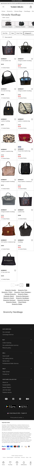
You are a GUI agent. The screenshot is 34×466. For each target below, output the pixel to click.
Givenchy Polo (22, 290)
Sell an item (6, 361)
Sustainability (7, 385)
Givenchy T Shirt (7, 292)
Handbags (27, 11)
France (4, 457)
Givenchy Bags (23, 294)
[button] (31, 7)
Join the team (7, 390)
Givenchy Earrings (23, 300)
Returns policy (7, 348)
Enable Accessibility (17, 1)
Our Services (7, 329)
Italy (30, 457)
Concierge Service (8, 334)
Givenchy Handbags (22, 298)
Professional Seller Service (10, 363)
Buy (4, 340)
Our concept (6, 332)
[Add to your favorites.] (15, 59)
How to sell (6, 356)
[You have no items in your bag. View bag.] (31, 7)
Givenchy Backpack (22, 296)
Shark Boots (22, 302)
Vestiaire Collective (9, 379)
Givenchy (9, 11)
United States (17, 457)
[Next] (21, 285)
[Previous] (12, 285)
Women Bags (18, 11)
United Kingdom (10, 457)
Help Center (6, 372)
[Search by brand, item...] (3, 6)
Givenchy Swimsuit (9, 300)
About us (5, 382)
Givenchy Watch (9, 296)
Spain (27, 457)
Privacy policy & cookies (16, 417)
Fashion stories (7, 392)
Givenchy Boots (11, 302)
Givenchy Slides (17, 304)
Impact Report (7, 387)
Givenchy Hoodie (10, 290)
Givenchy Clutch (8, 298)
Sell (4, 353)
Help (4, 368)
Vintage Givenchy (10, 294)
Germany (23, 457)
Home (3, 11)
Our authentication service (10, 345)
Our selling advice (8, 358)
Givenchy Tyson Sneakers (22, 292)
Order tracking (7, 343)
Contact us (6, 374)
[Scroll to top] (27, 285)
